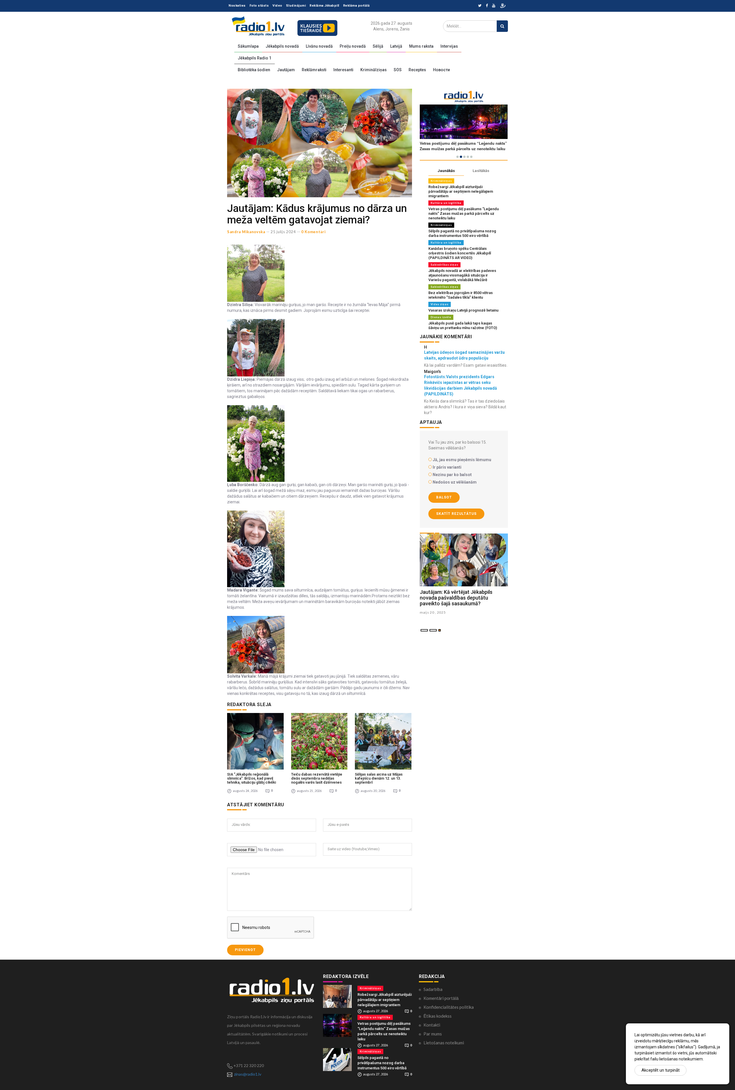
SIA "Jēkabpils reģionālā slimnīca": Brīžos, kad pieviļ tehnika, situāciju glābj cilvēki (251, 778)
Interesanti (343, 69)
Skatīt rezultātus (456, 514)
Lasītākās (481, 171)
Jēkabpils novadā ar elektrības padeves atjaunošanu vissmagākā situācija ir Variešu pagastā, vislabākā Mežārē (462, 275)
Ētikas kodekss (437, 1016)
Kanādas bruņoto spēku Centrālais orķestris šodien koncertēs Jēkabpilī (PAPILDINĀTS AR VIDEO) (459, 253)
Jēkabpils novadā (282, 46)
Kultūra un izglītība (446, 202)
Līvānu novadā (319, 46)
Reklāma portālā (356, 5)
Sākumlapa (248, 46)
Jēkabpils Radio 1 (254, 58)
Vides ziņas (439, 304)
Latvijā (396, 46)
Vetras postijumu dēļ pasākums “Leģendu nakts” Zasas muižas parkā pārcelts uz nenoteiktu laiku (463, 213)
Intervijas (449, 46)
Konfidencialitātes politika (448, 1007)
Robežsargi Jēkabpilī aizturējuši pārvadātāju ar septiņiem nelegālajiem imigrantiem (460, 191)
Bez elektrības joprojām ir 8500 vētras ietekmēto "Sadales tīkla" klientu (460, 295)
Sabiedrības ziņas (444, 264)
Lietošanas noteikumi (443, 1042)
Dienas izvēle (441, 317)
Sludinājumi (296, 5)
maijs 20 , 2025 (433, 612)
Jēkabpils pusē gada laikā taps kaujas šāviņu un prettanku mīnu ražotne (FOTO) (462, 325)
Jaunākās (446, 171)
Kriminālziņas (373, 69)
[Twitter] (479, 5)
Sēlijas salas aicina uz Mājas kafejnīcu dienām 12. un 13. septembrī (379, 778)
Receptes (417, 69)
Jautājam (286, 69)
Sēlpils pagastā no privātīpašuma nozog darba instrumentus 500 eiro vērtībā (462, 233)
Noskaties (237, 5)
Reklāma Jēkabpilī (324, 5)
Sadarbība (432, 989)
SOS (398, 69)
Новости (441, 69)
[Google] (493, 5)
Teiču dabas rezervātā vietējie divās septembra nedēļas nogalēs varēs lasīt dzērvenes (316, 778)
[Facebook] (487, 5)
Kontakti (431, 1024)
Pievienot (245, 950)
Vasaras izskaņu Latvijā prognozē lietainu (463, 310)
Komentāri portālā (441, 998)
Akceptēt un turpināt (660, 1070)
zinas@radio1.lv (247, 1074)
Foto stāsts (259, 5)
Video (277, 5)
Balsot (444, 497)
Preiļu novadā (353, 46)
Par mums (432, 1033)
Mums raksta (421, 46)
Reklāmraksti (314, 69)
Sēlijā (378, 46)
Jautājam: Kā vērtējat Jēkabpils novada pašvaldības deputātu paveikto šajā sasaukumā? (456, 597)
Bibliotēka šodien (254, 69)
